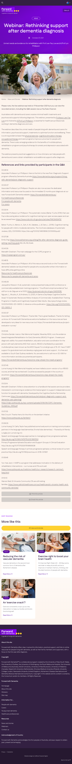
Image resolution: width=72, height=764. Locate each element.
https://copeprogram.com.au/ (13, 255)
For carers (5, 204)
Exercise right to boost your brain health (53, 558)
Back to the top (65, 760)
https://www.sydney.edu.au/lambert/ (16, 418)
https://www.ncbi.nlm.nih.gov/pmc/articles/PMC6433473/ (39, 219)
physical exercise (31, 136)
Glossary (5, 692)
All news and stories (36, 528)
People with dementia (9, 704)
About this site (7, 689)
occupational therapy (10, 139)
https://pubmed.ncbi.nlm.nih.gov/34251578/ (44, 291)
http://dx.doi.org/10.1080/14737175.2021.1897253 (20, 439)
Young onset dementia (9, 711)
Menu (66, 10)
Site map (5, 695)
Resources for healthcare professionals (17, 273)
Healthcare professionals (10, 714)
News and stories (8, 723)
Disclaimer (10, 752)
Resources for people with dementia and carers (20, 276)
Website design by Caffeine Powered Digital (36, 756)
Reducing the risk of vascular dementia (14, 558)
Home (4, 99)
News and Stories (14, 99)
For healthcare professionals (13, 198)
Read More (7, 574)
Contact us (5, 730)
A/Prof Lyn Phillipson (25, 121)
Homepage (5, 686)
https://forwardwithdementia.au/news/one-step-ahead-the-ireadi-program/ (32, 360)
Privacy (3, 752)
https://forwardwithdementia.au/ (43, 194)
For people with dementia (11, 201)
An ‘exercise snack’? (14, 602)
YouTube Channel (49, 109)
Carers (4, 708)
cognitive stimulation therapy (50, 136)
